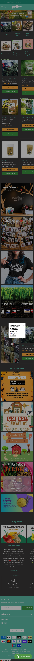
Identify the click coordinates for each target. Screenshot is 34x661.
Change (12, 335)
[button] (14, 334)
